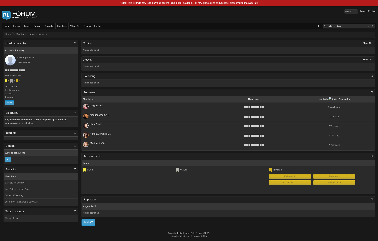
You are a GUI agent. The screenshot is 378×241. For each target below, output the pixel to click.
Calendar (49, 26)
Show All (367, 43)
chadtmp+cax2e (38, 34)
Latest (27, 26)
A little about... (289, 182)
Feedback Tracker (92, 26)
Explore (17, 26)
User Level (253, 99)
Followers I (334, 176)
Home (6, 26)
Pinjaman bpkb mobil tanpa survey (23, 119)
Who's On (75, 26)
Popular (37, 26)
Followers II (289, 176)
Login (362, 11)
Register (372, 11)
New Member (334, 182)
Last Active (323, 99)
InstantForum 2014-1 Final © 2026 (193, 233)
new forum (252, 3)
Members (62, 26)
